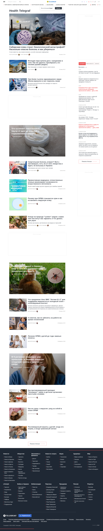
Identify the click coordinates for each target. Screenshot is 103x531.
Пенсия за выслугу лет (79, 501)
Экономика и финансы (35, 454)
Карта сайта (16, 521)
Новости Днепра (8, 461)
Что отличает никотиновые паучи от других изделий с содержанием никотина (25, 131)
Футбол (48, 457)
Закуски (90, 499)
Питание (76, 459)
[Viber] (84, 1)
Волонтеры (21, 498)
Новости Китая (92, 466)
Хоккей (48, 464)
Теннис (48, 461)
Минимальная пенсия (80, 498)
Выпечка (90, 487)
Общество (20, 454)
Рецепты (90, 484)
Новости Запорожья (9, 469)
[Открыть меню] (4, 1)
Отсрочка (34, 492)
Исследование (78, 466)
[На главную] (51, 1)
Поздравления (8, 504)
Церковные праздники (63, 488)
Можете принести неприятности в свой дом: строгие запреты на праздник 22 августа (88, 80)
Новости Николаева (9, 480)
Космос (62, 459)
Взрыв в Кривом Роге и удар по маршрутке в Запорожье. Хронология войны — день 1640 (89, 126)
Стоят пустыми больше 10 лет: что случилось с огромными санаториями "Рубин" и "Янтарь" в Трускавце (89, 109)
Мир (88, 454)
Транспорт (35, 461)
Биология (62, 461)
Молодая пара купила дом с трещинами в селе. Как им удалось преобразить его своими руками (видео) (45, 62)
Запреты (62, 496)
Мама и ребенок (78, 457)
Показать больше (35, 443)
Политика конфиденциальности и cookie (18, 519)
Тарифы (34, 466)
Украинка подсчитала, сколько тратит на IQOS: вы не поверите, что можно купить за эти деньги (88, 145)
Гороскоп (6, 487)
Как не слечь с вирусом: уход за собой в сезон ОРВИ (45, 409)
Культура (6, 497)
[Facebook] (82, 2)
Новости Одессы (8, 464)
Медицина (21, 466)
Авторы (94, 4)
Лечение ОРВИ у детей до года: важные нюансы (44, 337)
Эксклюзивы (49, 4)
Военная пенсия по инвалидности (79, 495)
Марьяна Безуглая (51, 506)
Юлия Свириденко (51, 509)
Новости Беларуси (93, 469)
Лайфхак (6, 499)
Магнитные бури (8, 502)
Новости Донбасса (9, 475)
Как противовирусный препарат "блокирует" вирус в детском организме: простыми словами (45, 392)
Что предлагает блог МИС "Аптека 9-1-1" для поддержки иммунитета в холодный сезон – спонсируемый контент (46, 301)
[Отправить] (20, 2)
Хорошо (58, 8)
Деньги (34, 458)
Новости (6, 454)
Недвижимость (36, 463)
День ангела (63, 498)
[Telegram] (87, 2)
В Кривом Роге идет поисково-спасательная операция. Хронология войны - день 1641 (88, 89)
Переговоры (21, 493)
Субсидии (20, 464)
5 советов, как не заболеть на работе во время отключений (45, 319)
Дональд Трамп (50, 489)
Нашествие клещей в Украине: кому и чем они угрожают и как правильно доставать (27, 268)
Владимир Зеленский (51, 487)
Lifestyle (6, 484)
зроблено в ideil (96, 525)
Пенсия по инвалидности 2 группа (78, 491)
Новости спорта (50, 454)
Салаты (90, 497)
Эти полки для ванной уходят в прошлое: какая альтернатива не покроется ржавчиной (88, 154)
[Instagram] (93, 2)
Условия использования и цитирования (56, 519)
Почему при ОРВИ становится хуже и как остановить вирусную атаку (45, 199)
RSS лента (44, 521)
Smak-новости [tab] (89, 63)
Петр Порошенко (50, 502)
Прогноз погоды (22, 478)
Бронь (34, 489)
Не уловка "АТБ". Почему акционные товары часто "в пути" (88, 118)
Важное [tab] (97, 63)
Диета (75, 461)
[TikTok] (95, 2)
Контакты (88, 519)
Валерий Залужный (51, 497)
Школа (20, 469)
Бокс (47, 459)
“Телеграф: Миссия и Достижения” (77, 4)
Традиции (62, 493)
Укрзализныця (36, 471)
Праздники (63, 484)
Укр (99, 1)
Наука (61, 454)
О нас (4, 519)
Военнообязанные (37, 494)
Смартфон (63, 466)
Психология (77, 464)
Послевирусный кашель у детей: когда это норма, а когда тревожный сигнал (46, 428)
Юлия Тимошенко (51, 504)
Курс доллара (35, 468)
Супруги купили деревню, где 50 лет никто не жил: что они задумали (89, 72)
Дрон (61, 464)
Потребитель (7, 489)
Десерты (90, 494)
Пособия (20, 475)
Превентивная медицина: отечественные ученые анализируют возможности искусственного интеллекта (45, 182)
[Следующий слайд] (100, 4)
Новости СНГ (91, 464)
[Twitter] (91, 2)
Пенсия (75, 484)
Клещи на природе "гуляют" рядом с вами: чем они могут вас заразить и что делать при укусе (46, 218)
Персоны (48, 484)
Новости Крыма (8, 478)
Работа (20, 459)
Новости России (92, 461)
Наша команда (7, 521)
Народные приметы (65, 491)
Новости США (92, 459)
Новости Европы (92, 457)
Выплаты (20, 461)
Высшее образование (21, 472)
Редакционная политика (38, 519)
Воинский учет (36, 497)
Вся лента (81, 67)
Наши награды (80, 519)
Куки (51, 8)
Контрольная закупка (38, 4)
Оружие (20, 496)
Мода (5, 492)
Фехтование (49, 469)
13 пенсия (77, 487)
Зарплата (20, 457)
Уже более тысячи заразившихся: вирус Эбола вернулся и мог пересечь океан (44, 80)
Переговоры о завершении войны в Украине (16, 4)
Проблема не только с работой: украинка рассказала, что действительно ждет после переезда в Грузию (88, 99)
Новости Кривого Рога (8, 472)
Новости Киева (8, 457)
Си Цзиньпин (49, 492)
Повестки (34, 487)
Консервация (91, 489)
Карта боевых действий (22, 488)
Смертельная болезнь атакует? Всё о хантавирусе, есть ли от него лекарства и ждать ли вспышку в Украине (45, 164)
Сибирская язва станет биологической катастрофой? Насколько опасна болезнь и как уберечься (37, 48)
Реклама (71, 519)
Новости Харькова (9, 459)
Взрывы (20, 491)
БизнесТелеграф (60, 4)
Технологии (63, 457)
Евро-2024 (49, 466)
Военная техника (22, 500)
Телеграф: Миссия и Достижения (30, 521)
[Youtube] (89, 2)
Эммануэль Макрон (51, 494)
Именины (62, 500)
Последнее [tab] (82, 63)
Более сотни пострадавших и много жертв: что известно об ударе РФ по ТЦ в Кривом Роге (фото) (88, 136)
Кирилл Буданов (50, 499)
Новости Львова (8, 466)
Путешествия (7, 494)
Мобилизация (36, 484)
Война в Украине (23, 484)
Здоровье (76, 454)
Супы (89, 492)
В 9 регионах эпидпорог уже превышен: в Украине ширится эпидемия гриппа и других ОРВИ (27, 361)
